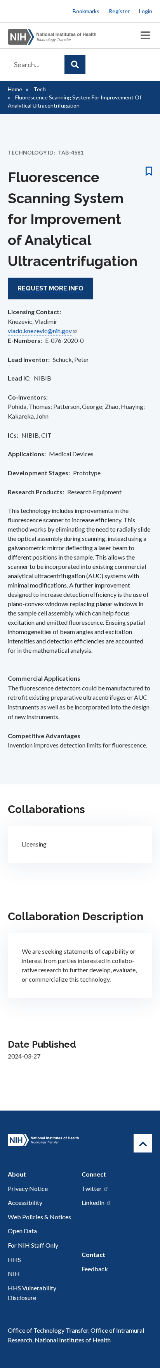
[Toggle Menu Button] (145, 35)
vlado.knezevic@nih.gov (40, 330)
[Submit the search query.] (74, 64)
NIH (14, 1273)
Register (119, 11)
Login (145, 11)
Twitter (92, 1188)
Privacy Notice (28, 1188)
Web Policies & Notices (39, 1216)
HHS (14, 1259)
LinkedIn (93, 1202)
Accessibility (25, 1202)
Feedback (95, 1268)
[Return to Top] (143, 1143)
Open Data (22, 1230)
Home (15, 89)
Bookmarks (86, 11)
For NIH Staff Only (33, 1245)
